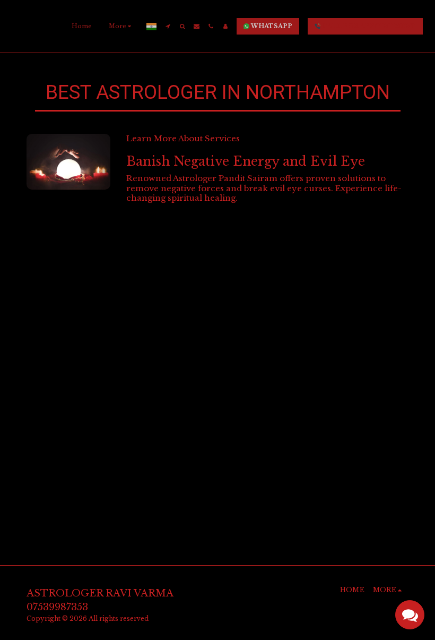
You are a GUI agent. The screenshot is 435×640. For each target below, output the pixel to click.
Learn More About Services (183, 138)
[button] (168, 26)
